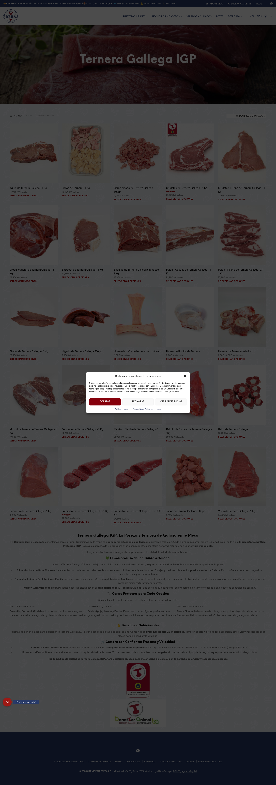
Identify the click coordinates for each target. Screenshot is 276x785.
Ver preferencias (171, 401)
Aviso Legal (156, 409)
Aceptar (105, 401)
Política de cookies (123, 409)
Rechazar (138, 401)
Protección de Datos (141, 409)
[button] (185, 376)
